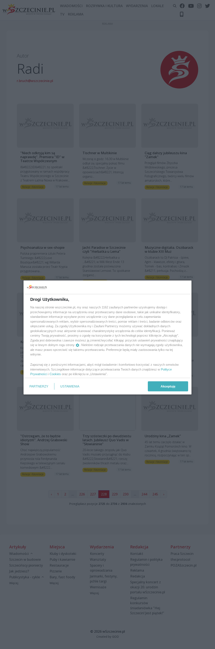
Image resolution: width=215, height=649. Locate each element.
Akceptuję (168, 386)
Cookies (55, 374)
